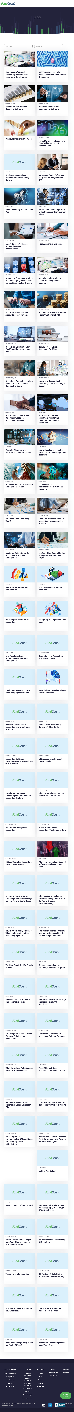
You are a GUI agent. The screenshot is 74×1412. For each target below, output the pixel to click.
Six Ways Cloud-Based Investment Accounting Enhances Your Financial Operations (49, 419)
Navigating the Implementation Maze (52, 621)
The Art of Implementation (17, 1274)
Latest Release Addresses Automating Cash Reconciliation (17, 246)
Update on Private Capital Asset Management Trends (19, 485)
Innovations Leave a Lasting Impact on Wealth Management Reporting (52, 452)
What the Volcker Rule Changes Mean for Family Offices (19, 1069)
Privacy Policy (32, 1403)
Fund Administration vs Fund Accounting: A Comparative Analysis (51, 521)
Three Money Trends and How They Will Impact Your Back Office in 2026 (52, 143)
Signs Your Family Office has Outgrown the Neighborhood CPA (51, 177)
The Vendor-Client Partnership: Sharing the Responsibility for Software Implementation (52, 933)
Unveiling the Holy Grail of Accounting (17, 621)
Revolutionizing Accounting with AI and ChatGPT (51, 657)
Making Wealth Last (47, 1171)
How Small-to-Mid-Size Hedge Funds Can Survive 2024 (52, 313)
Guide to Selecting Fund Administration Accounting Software (17, 177)
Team (40, 1376)
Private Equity (10, 1386)
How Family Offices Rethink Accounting (51, 588)
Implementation (53, 1372)
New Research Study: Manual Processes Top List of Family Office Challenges (51, 1207)
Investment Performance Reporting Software (16, 107)
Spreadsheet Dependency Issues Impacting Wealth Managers (50, 280)
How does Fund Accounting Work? (17, 520)
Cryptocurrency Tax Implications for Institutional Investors (51, 486)
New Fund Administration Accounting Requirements (17, 313)
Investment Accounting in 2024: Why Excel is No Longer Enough (52, 383)
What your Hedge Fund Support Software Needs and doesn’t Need (52, 864)
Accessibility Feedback (7, 1405)
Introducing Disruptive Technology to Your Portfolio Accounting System (18, 795)
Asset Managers (10, 1380)
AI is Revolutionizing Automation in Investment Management (17, 658)
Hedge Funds (10, 1383)
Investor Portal (27, 1388)
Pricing (53, 1369)
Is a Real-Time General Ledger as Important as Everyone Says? (52, 555)
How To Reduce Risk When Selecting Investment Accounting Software (17, 417)
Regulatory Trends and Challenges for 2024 (48, 348)
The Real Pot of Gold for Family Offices (19, 966)
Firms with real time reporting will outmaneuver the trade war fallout (52, 212)
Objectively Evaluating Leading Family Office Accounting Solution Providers (19, 383)
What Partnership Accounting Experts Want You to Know (51, 794)
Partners (40, 1380)
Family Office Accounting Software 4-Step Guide (50, 726)
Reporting (27, 1391)
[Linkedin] (44, 1405)
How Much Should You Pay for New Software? (19, 1309)
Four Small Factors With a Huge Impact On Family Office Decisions (52, 1001)
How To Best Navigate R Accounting (16, 829)
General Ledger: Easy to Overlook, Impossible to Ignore (52, 966)
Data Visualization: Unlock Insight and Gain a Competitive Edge (19, 1104)
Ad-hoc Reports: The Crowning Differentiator (52, 1241)
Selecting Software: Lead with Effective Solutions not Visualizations (19, 1036)
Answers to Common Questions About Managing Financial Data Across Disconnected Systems (19, 280)
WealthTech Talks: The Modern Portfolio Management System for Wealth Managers (52, 1139)
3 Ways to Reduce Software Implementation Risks (18, 1000)
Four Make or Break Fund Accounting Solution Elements (52, 1035)
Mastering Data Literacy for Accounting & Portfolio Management (18, 555)
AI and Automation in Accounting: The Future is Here (52, 829)
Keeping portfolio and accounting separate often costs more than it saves (17, 74)
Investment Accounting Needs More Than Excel (52, 1344)
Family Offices (10, 1376)
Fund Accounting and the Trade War (19, 210)
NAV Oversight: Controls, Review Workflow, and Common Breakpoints (52, 74)
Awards (41, 1383)
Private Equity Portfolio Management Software (49, 107)
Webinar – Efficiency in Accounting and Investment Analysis (18, 727)
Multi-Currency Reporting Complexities (17, 588)
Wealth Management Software (19, 139)
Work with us (40, 1386)
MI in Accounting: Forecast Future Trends (50, 760)
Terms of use (25, 1403)
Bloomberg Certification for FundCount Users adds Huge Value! (18, 349)
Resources (66, 1369)
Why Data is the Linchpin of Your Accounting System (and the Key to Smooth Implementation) (52, 900)
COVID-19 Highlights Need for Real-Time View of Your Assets (52, 1103)
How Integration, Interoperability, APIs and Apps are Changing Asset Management (19, 1140)
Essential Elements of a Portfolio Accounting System (18, 451)
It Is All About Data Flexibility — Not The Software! (52, 691)
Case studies (53, 1376)
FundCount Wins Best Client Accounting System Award (18, 691)
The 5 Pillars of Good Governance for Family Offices (52, 1069)
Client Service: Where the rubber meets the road (50, 1309)
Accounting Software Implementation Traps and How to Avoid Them (19, 761)
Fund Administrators (10, 1373)
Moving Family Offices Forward (19, 1205)
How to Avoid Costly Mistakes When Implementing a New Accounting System (19, 933)
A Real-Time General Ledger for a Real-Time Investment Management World (18, 1242)
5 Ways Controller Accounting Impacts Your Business (19, 863)
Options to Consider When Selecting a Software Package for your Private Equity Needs (19, 898)
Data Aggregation (27, 1398)
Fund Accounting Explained (50, 244)
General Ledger (27, 1395)
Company (40, 1373)
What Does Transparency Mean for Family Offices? (19, 1344)
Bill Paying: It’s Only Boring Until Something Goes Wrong (51, 1275)
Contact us (66, 1372)
